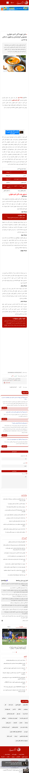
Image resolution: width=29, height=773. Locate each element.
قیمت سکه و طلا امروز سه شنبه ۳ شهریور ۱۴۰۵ (15, 323)
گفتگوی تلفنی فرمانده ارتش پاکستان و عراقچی (16, 541)
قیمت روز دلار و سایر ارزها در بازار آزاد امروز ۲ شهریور (14, 325)
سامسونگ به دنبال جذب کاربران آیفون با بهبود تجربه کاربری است (14, 669)
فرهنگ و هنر (7, 754)
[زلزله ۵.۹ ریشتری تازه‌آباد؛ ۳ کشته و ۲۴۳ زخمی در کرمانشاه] (26, 771)
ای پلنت (15, 736)
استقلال (19, 709)
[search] (7, 3)
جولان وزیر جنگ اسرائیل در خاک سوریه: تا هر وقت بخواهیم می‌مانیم (14, 571)
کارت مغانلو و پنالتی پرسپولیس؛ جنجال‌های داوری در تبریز (15, 514)
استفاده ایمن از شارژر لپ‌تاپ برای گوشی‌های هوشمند (15, 660)
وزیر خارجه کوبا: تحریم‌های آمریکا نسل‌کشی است (16, 575)
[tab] (21, 627)
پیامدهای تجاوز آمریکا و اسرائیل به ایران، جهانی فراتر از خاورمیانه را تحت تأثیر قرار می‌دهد (15, 549)
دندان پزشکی (8, 722)
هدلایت (20, 722)
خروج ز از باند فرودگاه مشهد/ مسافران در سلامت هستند (15, 564)
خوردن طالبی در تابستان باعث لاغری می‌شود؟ (15, 217)
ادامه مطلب (4, 407)
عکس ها (21, 626)
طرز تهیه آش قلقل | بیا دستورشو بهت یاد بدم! (17, 439)
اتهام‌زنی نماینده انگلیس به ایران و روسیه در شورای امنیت (14, 552)
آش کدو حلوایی (15, 100)
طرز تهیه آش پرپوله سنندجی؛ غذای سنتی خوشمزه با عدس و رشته (14, 398)
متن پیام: (24, 473)
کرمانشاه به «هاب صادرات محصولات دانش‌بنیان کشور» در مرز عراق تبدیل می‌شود (14, 690)
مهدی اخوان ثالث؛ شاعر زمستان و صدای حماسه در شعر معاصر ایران (13, 763)
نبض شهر (18, 713)
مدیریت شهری (25, 756)
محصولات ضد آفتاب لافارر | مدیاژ (22, 740)
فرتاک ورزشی (25, 704)
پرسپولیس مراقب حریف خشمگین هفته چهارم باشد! (15, 506)
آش (20, 387)
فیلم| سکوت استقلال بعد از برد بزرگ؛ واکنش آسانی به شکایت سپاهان (14, 525)
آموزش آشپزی (18, 704)
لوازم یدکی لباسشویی (24, 736)
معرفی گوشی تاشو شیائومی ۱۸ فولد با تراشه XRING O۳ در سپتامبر (14, 683)
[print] (5, 382)
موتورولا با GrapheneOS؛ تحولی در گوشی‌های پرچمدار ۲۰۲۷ (14, 686)
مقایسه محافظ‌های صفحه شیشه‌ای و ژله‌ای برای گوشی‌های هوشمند (14, 664)
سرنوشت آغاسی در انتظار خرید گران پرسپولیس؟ (16, 503)
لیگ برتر (14, 709)
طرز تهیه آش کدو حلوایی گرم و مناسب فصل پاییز (16, 412)
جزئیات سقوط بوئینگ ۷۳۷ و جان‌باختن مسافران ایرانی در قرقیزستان (12, 132)
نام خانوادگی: (23, 455)
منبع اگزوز (4, 718)
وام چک (26, 722)
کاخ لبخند (15, 722)
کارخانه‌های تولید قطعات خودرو (16, 731)
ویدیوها (9, 626)
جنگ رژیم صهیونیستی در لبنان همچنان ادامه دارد (16, 556)
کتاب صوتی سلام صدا (24, 718)
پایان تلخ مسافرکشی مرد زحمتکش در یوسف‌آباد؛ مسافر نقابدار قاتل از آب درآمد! (14, 499)
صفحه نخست (21, 754)
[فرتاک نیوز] (22, 4)
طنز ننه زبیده (25, 713)
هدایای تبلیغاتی (15, 727)
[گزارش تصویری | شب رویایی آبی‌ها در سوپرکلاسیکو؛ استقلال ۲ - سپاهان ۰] (14, 637)
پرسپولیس (26, 709)
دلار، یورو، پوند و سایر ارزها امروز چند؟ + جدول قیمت (14, 320)
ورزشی (13, 756)
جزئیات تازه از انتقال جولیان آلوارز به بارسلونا (17, 521)
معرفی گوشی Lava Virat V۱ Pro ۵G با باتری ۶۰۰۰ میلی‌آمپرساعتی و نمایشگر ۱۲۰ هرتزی (13, 678)
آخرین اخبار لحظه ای (5, 727)
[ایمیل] (7, 382)
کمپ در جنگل (9, 736)
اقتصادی (18, 756)
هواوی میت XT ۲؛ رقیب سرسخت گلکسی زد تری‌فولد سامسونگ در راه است (14, 673)
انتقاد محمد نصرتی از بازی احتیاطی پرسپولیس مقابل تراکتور (14, 529)
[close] (27, 760)
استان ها (3, 756)
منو (13, 2)
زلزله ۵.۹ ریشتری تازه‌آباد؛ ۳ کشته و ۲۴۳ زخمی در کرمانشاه (12, 771)
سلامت (8, 756)
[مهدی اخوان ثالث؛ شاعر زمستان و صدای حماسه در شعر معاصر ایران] (25, 764)
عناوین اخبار (14, 754)
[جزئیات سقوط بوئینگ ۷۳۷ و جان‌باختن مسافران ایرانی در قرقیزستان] (21, 132)
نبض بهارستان (7, 709)
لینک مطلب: (24, 372)
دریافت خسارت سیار (24, 727)
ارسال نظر (14, 471)
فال (5, 704)
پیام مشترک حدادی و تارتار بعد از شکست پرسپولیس (15, 518)
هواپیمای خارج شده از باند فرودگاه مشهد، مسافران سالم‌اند (14, 567)
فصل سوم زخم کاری (10, 713)
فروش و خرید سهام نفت (12, 718)
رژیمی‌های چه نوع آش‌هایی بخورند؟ (19, 423)
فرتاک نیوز (20, 97)
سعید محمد (11, 704)
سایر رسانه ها (12, 378)
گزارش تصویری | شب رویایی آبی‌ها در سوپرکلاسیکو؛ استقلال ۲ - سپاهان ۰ (17, 647)
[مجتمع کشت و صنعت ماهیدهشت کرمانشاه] (14, 8)
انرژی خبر (26, 731)
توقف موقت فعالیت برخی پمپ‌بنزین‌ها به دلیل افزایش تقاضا (14, 545)
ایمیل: (24, 463)
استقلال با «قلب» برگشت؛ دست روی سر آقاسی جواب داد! (15, 532)
